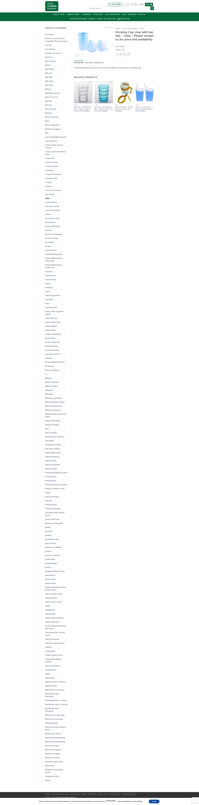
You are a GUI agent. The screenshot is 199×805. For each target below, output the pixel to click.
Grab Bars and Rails (52, 295)
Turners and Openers (53, 666)
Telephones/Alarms (52, 622)
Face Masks (49, 242)
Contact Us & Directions (106, 19)
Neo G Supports (51, 433)
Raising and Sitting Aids (54, 523)
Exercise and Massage (53, 234)
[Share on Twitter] (121, 54)
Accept (154, 801)
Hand (47, 303)
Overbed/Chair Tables (53, 445)
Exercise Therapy (51, 238)
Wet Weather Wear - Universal (56, 704)
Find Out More (111, 801)
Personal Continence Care (55, 489)
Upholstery (98, 14)
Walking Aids (50, 678)
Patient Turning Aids (52, 465)
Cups (47, 198)
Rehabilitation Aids (52, 539)
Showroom (86, 14)
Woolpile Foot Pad (52, 776)
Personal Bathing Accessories (56, 485)
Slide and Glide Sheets (53, 594)
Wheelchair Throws (52, 758)
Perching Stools (51, 469)
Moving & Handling (52, 425)
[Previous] (74, 98)
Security (48, 567)
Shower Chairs (50, 579)
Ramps (47, 527)
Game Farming (50, 279)
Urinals (47, 674)
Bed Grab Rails (50, 109)
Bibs (46, 133)
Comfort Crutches (51, 162)
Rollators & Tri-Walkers (53, 547)
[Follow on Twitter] (131, 4)
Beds (47, 121)
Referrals (132, 14)
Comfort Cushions (51, 166)
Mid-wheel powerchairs (53, 406)
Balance (48, 65)
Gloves (47, 291)
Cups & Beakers (51, 202)
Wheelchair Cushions (53, 734)
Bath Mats (48, 77)
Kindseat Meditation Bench (55, 362)
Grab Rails (49, 299)
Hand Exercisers (51, 307)
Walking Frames (51, 686)
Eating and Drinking (52, 226)
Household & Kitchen (53, 354)
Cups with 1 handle (52, 206)
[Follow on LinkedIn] (135, 4)
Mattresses (49, 390)
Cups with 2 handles (52, 210)
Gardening (49, 287)
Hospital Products (51, 346)
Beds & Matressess (52, 125)
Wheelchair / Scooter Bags (55, 715)
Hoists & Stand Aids (52, 342)
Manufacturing (73, 14)
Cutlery (47, 214)
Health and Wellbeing (53, 334)
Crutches (48, 186)
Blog (125, 14)
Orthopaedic (49, 441)
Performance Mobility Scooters (56, 473)
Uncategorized (50, 670)
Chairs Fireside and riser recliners (54, 146)
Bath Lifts (48, 73)
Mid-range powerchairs (53, 398)
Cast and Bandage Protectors (56, 137)
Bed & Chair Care (51, 97)
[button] (141, 4)
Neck (47, 429)
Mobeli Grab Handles (53, 410)
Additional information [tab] (94, 62)
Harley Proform (50, 330)
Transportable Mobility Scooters (53, 660)
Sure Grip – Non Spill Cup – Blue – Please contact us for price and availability (103, 109)
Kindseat (92, 19)
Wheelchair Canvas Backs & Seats (55, 728)
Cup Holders (49, 194)
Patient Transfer (51, 461)
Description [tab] (79, 62)
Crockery (48, 182)
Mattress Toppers (51, 386)
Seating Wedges (51, 563)
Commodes (49, 170)
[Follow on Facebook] (124, 4)
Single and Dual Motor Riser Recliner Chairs (55, 588)
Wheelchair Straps (52, 746)
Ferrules (48, 246)
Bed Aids (48, 101)
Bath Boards (49, 69)
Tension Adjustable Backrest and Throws (55, 627)
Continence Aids (51, 178)
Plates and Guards (52, 497)
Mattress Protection (52, 382)
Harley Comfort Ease (52, 322)
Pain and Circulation (52, 449)
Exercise (48, 230)
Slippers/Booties (51, 598)
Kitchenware (49, 366)
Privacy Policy (103, 794)
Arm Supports (50, 49)
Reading (48, 535)
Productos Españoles (53, 509)
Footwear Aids (50, 275)
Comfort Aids (50, 158)
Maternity (48, 378)
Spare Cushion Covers (53, 602)
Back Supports (50, 61)
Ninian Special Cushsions (54, 437)
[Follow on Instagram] (128, 4)
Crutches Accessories (53, 190)
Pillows (47, 493)
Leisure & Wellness (52, 370)
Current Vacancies (129, 794)
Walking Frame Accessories (55, 682)
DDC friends (75, 794)
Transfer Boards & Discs (54, 655)
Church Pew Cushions (78, 19)
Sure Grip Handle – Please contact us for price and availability (123, 109)
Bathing (48, 89)
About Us (141, 14)
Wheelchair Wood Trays (54, 762)
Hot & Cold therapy (52, 350)
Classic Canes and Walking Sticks (55, 153)
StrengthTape (50, 610)
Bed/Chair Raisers (52, 117)
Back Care (49, 57)
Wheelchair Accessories (54, 719)
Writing (47, 780)
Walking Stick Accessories (54, 690)
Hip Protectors (50, 338)
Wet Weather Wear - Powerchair (52, 695)
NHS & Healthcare (113, 14)
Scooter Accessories (52, 555)
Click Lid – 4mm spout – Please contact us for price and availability (144, 109)
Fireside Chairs (50, 250)
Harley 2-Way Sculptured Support (54, 313)
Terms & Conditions (88, 794)
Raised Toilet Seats (52, 519)
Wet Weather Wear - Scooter (55, 700)
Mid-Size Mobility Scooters (55, 402)
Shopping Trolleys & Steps (55, 571)
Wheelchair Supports (53, 754)
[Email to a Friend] (125, 54)
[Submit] (152, 8)
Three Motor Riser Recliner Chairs (55, 634)
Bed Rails (48, 113)
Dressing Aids (50, 222)
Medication (49, 394)
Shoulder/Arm (50, 575)
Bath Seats (49, 81)
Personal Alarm (50, 477)
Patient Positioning (52, 457)
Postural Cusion (51, 505)
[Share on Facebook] (117, 54)
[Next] (153, 98)
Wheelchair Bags (51, 723)
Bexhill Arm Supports (53, 129)
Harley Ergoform (51, 326)
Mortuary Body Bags (52, 421)
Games (47, 283)
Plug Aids (48, 501)
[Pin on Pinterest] (128, 54)
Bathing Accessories (52, 93)
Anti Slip (48, 45)
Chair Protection (51, 141)
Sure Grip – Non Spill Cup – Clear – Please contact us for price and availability (83, 109)
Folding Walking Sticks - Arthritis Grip (54, 259)
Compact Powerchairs (53, 174)
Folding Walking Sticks (53, 254)
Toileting (48, 647)
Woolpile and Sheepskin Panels (54, 771)
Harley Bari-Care (51, 318)
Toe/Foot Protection (52, 639)
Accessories (49, 34)
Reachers (48, 531)
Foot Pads (49, 271)
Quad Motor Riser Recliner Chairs (55, 514)
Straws (47, 606)
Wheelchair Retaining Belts (55, 738)
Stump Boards (50, 614)
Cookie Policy (115, 794)
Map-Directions (58, 794)
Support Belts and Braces (54, 618)
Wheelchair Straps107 (53, 750)
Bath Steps (49, 85)
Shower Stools (50, 583)
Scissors (48, 551)
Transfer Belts (50, 651)
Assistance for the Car (53, 53)
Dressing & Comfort (52, 218)
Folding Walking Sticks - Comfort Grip (54, 266)
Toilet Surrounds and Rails (55, 643)
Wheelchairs (49, 766)
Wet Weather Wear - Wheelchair (52, 710)
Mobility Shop (58, 14)
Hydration (48, 358)
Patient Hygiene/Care (53, 453)
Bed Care (48, 105)
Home (117, 28)
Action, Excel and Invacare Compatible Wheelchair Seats (56, 40)
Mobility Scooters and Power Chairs (55, 415)
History (48, 794)
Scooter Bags (50, 559)
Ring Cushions (50, 543)
